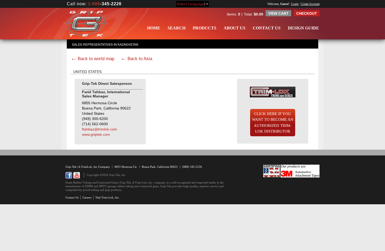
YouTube (76, 175)
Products (204, 28)
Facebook (68, 175)
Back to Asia (140, 58)
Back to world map (96, 58)
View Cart (278, 13)
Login (295, 4)
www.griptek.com (96, 134)
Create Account (310, 4)
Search (176, 28)
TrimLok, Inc (89, 166)
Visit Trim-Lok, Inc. (107, 197)
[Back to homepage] (86, 24)
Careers (86, 197)
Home (153, 28)
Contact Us (266, 28)
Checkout (306, 13)
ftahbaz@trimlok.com (99, 129)
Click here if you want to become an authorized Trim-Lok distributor (272, 123)
